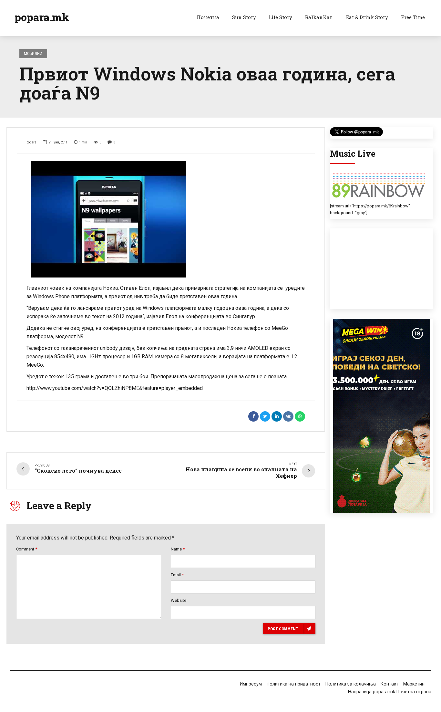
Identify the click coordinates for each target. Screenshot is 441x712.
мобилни (33, 53)
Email (177, 574)
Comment (26, 549)
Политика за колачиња (350, 684)
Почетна (208, 17)
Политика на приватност (294, 684)
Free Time (413, 17)
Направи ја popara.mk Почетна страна (389, 692)
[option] (165, 219)
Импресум (251, 684)
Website (178, 600)
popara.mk (42, 17)
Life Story (280, 17)
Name (178, 549)
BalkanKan (319, 17)
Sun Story (244, 17)
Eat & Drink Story (367, 17)
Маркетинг (414, 684)
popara (31, 142)
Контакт (389, 684)
